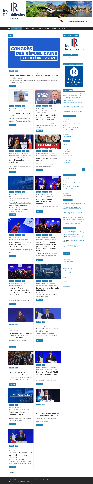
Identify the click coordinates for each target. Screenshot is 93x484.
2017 (11, 328)
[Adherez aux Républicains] (74, 59)
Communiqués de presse (68, 149)
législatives (26, 328)
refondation (50, 285)
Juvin (51, 110)
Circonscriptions (66, 146)
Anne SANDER (66, 119)
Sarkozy (40, 410)
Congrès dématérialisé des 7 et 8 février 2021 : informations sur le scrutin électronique (33, 77)
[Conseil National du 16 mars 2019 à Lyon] (20, 142)
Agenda (47, 28)
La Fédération (15, 28)
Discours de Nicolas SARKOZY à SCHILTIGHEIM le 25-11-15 (47, 414)
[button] (20, 29)
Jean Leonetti (21, 196)
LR (41, 73)
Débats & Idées (17, 106)
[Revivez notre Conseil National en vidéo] (20, 395)
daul (27, 155)
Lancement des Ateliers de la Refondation (47, 289)
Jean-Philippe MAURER (68, 129)
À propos (65, 281)
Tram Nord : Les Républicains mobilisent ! (72, 223)
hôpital (47, 110)
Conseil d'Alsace (66, 151)
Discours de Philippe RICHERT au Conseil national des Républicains (20, 455)
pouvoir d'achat (46, 155)
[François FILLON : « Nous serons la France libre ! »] (20, 358)
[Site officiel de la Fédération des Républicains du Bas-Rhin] (46, 1)
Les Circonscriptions (28, 28)
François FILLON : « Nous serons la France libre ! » (18, 374)
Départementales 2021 (68, 155)
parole (46, 285)
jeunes (38, 73)
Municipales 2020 (67, 160)
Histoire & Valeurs (67, 284)
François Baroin (20, 328)
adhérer (11, 110)
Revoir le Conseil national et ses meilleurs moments (20, 204)
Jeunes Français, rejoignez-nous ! (19, 114)
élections (35, 73)
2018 (11, 196)
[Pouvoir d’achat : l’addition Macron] (48, 142)
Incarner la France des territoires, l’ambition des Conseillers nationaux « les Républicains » (19, 291)
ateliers (38, 285)
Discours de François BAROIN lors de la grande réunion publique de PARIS (20, 335)
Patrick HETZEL (66, 134)
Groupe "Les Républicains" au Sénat (71, 127)
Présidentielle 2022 (67, 162)
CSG (38, 155)
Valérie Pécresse (26, 198)
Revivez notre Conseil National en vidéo (17, 413)
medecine (56, 110)
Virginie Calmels (12, 200)
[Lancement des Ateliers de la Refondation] (48, 271)
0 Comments (25, 73)
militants (42, 285)
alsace (38, 409)
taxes (56, 155)
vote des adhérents (49, 73)
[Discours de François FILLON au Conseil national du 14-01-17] (48, 357)
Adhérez (53, 28)
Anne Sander (12, 155)
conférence (39, 110)
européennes (11, 157)
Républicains (21, 110)
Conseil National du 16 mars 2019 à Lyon (20, 161)
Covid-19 (44, 110)
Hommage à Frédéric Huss (77, 249)
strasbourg (45, 410)
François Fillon (40, 326)
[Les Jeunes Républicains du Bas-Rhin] (74, 76)
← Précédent (11, 472)
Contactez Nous (62, 28)
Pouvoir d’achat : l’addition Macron (46, 159)
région (46, 409)
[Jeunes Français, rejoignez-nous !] (20, 97)
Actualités (40, 28)
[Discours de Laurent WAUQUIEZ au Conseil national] (48, 183)
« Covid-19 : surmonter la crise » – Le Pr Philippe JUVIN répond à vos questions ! (47, 117)
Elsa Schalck (65, 121)
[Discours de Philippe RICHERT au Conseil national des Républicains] (20, 436)
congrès (31, 73)
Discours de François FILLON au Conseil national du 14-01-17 (47, 374)
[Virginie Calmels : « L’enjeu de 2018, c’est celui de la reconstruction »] (20, 225)
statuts (43, 73)
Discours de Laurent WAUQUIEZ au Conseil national (44, 201)
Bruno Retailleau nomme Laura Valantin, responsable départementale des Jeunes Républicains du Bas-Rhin (72, 99)
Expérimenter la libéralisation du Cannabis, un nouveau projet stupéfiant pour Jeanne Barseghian (73, 233)
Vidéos (16, 70)
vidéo (45, 112)
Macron (41, 155)
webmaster (12, 73)
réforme (10, 330)
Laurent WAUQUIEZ (18, 157)
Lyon (24, 157)
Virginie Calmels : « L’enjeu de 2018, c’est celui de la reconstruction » (20, 244)
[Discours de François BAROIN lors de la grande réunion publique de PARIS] (20, 315)
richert (37, 410)
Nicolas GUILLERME (67, 132)
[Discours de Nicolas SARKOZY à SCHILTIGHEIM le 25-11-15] (48, 395)
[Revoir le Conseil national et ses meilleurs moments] (20, 183)
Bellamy (17, 155)
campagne (15, 328)
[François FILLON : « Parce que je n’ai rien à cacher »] (48, 313)
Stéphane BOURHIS (67, 136)
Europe (23, 151)
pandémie (38, 112)
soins (42, 112)
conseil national (23, 155)
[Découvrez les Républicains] (74, 45)
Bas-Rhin (42, 409)
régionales (50, 409)
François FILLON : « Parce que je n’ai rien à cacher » (47, 330)
